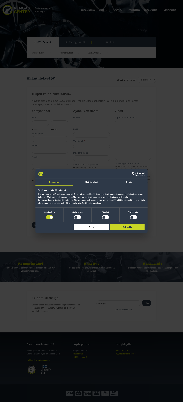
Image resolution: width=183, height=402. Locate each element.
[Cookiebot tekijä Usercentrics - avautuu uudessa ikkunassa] (134, 174)
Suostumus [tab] (54, 182)
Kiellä (91, 227)
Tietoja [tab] (129, 182)
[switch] (77, 217)
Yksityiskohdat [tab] (91, 182)
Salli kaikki (127, 227)
